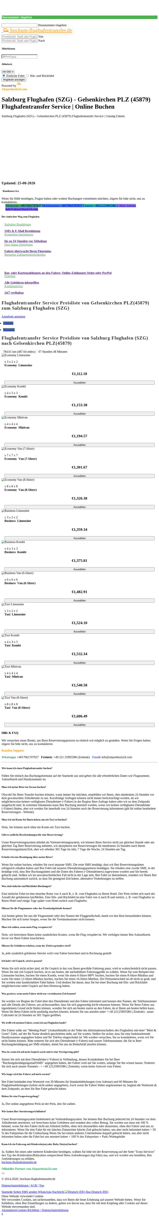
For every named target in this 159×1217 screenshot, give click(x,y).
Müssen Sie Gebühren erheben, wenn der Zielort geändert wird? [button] (36, 945)
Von (40, 36)
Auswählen (79, 382)
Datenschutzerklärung (15, 1185)
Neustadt (9, 329)
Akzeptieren (9, 1210)
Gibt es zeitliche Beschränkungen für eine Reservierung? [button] (32, 834)
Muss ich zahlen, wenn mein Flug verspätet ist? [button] (27, 927)
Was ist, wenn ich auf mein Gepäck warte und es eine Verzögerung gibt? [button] (40, 1051)
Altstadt (8, 323)
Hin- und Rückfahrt (42, 75)
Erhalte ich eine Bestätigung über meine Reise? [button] (27, 857)
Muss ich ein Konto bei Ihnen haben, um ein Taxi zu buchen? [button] (34, 819)
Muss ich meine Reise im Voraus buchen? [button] (24, 787)
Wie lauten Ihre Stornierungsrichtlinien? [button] (24, 1111)
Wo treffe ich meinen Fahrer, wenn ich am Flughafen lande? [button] (34, 1022)
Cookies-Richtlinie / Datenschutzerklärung (42, 1210)
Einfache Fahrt (15, 75)
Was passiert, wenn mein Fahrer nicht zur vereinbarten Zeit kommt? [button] (39, 993)
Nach (41, 40)
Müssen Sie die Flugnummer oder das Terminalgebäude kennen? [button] (37, 908)
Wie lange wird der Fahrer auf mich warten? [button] (26, 1074)
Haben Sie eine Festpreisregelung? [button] (20, 1096)
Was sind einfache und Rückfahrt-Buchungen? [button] (27, 886)
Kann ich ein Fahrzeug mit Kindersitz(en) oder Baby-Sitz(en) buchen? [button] (39, 1144)
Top (41, 1185)
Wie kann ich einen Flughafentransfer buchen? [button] (27, 768)
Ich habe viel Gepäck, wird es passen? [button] (22, 960)
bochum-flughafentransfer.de (40, 30)
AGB (34, 1185)
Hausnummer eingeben (52, 25)
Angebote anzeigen (14, 79)
